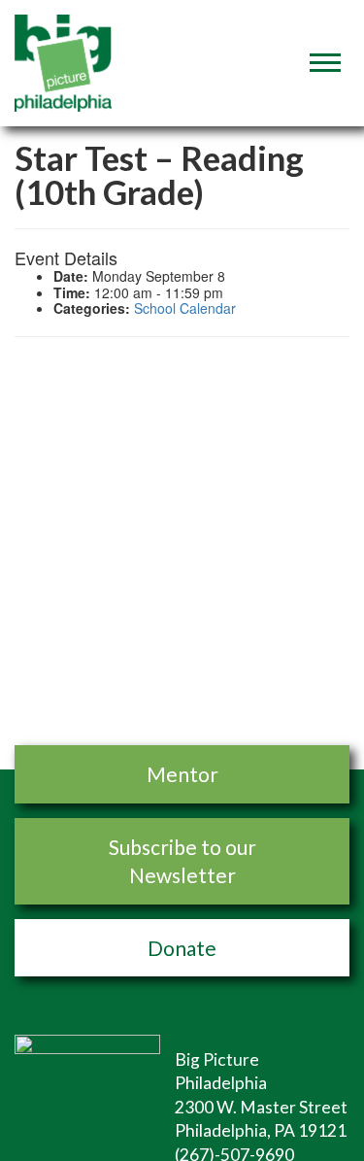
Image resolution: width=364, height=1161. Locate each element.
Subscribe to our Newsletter (182, 861)
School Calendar (185, 308)
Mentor (182, 774)
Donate (182, 948)
